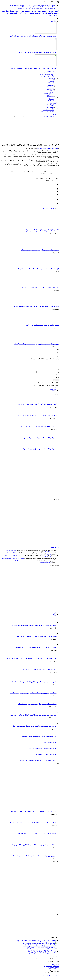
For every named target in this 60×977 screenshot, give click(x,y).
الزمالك (52, 81)
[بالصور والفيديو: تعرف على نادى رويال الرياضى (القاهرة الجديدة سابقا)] (56, 874)
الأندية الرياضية (52, 78)
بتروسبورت (51, 101)
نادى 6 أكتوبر (50, 94)
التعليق (57, 369)
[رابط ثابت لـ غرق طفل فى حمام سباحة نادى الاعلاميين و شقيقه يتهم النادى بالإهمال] (53, 633)
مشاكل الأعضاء (50, 112)
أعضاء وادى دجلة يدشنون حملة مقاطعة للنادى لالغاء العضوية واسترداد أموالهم (37, 6)
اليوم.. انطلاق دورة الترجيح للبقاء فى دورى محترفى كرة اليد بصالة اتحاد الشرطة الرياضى (31, 658)
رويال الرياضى (50, 90)
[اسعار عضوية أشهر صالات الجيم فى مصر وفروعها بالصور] (42, 951)
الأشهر (54, 613)
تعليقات (54, 615)
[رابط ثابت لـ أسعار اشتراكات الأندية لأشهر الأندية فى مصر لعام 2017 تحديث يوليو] (53, 401)
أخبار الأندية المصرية (49, 71)
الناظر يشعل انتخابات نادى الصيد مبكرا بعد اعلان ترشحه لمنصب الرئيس (39, 287)
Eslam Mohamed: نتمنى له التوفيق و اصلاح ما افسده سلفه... (42, 748)
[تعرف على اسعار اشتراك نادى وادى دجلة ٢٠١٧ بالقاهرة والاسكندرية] (39, 946)
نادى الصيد (51, 83)
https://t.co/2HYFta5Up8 (11, 550)
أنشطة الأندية (53, 103)
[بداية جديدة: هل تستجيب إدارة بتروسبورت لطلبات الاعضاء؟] (56, 538)
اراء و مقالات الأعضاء (48, 110)
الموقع (57, 377)
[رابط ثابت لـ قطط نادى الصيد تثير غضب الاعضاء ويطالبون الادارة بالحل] (48, 322)
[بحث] (58, 1)
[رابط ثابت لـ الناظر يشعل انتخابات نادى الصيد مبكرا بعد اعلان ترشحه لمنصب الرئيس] (48, 284)
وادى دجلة (51, 99)
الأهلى (52, 79)
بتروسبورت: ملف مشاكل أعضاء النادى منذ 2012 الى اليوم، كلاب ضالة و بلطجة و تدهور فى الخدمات (32, 5)
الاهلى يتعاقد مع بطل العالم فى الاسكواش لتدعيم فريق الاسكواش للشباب (40, 231)
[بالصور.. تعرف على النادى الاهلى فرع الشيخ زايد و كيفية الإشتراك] (56, 868)
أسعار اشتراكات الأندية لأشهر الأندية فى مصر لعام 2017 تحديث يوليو (37, 404)
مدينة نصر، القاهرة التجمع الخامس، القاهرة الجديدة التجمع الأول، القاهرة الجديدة (51, 966)
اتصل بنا (54, 114)
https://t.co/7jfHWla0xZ (49, 551)
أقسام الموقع (56, 958)
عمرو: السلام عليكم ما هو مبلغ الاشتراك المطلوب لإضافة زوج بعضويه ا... (39, 736)
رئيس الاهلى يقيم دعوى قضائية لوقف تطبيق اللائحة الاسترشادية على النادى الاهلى (33, 36)
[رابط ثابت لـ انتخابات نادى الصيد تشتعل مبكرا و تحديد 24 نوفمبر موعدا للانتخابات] (48, 247)
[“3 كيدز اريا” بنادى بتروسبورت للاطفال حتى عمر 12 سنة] (56, 884)
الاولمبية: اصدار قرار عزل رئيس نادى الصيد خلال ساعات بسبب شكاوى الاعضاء (36, 268)
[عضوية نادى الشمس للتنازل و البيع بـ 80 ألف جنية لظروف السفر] (56, 517)
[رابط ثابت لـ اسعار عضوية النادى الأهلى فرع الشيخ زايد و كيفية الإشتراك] (53, 446)
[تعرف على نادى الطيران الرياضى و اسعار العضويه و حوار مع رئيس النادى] (56, 911)
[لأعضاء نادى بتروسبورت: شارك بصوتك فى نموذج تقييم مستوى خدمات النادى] (56, 533)
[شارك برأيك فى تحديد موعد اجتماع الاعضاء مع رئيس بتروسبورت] (56, 522)
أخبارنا (54, 19)
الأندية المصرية (44, 116)
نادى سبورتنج (50, 89)
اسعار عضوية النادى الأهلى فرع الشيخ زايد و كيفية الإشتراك (39, 449)
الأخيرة (54, 614)
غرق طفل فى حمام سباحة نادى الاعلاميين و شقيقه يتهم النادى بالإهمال (36, 636)
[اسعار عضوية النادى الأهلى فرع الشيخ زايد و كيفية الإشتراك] (41, 948)
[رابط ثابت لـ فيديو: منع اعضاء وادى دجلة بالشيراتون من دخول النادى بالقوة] (53, 423)
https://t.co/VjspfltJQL (7, 558)
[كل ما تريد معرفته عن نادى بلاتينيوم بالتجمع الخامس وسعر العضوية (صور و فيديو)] (56, 906)
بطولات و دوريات (49, 105)
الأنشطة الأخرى (50, 107)
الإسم (58, 372)
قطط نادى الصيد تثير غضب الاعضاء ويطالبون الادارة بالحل (42, 325)
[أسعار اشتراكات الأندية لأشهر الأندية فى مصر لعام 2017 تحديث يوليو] (39, 943)
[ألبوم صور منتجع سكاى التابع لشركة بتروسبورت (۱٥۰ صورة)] (56, 900)
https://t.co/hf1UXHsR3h (46, 554)
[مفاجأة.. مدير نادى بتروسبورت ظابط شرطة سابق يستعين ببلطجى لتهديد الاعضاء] (36, 940)
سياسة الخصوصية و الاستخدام (52, 975)
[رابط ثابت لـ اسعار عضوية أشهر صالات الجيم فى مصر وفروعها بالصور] (53, 435)
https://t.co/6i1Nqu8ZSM (18, 558)
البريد (58, 374)
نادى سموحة (51, 88)
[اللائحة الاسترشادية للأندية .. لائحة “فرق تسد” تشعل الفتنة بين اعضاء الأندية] (56, 528)
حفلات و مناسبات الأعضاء (47, 111)
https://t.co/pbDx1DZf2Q (10, 552)
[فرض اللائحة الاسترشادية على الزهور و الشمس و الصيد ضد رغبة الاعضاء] (56, 506)
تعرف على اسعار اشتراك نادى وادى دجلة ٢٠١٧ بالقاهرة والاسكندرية (37, 415)
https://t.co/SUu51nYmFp (46, 556)
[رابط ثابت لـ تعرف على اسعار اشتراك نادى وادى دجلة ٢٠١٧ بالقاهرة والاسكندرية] (53, 412)
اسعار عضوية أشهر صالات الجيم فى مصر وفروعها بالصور (40, 437)
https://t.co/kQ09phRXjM (46, 562)
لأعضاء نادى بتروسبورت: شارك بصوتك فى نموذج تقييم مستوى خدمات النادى (34, 625)
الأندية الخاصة (53, 97)
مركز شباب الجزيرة (49, 93)
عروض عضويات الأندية (48, 72)
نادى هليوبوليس (50, 86)
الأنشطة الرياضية (49, 104)
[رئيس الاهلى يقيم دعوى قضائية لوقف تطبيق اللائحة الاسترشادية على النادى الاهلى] (45, 33)
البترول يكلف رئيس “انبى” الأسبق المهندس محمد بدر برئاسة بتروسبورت (35, 647)
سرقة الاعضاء (52, 208)
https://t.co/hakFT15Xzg (13, 560)
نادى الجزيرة (51, 82)
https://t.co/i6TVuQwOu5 (11, 555)
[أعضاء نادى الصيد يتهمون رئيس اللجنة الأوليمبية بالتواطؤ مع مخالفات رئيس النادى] (45, 65)
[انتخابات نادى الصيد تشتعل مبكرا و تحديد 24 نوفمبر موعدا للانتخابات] (45, 49)
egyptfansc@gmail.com (54, 968)
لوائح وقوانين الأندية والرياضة (47, 74)
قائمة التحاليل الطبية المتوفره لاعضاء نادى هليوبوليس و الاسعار (42, 229)
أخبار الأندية (53, 21)
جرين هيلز (51, 92)
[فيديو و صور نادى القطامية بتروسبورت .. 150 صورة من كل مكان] (56, 895)
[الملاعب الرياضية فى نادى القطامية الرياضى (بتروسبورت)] (56, 879)
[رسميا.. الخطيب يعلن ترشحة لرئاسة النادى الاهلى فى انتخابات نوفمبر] (56, 512)
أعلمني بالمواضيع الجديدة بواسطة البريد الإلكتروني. (45, 385)
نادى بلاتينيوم (50, 100)
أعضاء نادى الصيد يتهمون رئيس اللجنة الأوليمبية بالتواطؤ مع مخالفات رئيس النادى (33, 68)
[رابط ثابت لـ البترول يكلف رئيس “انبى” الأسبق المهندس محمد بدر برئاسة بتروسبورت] (53, 644)
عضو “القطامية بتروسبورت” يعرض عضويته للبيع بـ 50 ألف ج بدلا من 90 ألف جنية (37, 8)
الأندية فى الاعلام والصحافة (47, 76)
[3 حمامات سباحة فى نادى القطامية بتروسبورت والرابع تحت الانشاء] (56, 890)
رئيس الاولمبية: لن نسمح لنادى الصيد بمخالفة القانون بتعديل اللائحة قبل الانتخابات (36, 306)
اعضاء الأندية (53, 108)
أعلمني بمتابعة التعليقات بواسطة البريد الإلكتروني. (46, 382)
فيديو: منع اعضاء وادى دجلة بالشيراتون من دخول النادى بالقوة (38, 426)
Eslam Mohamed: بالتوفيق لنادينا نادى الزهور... (45, 754)
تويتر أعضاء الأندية (55, 547)
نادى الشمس (50, 96)
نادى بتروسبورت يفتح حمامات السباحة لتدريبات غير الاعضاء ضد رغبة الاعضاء (34, 726)
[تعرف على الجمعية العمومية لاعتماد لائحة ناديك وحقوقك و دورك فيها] (56, 544)
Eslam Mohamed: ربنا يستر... (49, 742)
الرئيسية (54, 18)
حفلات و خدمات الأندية (48, 75)
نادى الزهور (51, 85)
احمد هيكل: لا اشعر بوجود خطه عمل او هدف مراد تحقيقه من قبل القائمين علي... (37, 760)
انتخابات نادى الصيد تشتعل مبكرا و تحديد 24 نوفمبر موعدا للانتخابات (37, 52)
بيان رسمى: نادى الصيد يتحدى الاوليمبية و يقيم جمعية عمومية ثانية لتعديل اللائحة (36, 344)
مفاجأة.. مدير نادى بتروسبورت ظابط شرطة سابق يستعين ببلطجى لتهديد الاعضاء (33, 693)
